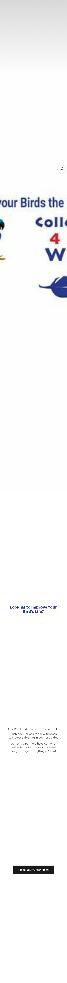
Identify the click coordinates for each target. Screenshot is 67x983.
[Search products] (62, 169)
